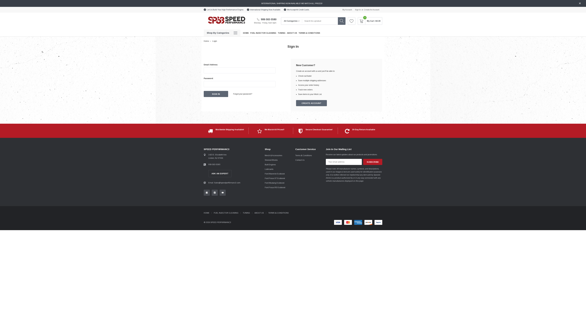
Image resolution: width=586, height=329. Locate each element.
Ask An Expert (220, 173)
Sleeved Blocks (271, 160)
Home (206, 41)
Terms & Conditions (303, 155)
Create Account (311, 103)
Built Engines (270, 165)
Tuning (246, 213)
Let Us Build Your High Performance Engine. (225, 10)
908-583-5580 (268, 19)
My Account (347, 10)
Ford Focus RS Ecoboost (275, 187)
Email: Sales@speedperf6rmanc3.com (224, 183)
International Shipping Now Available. (265, 10)
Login (214, 41)
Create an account (371, 10)
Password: (208, 78)
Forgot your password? (242, 94)
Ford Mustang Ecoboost (274, 183)
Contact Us (299, 160)
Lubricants (269, 169)
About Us (259, 213)
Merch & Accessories (273, 155)
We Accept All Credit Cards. (298, 10)
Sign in (358, 10)
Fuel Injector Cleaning (226, 213)
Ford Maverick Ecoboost (275, 174)
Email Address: (211, 65)
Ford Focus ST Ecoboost (275, 178)
